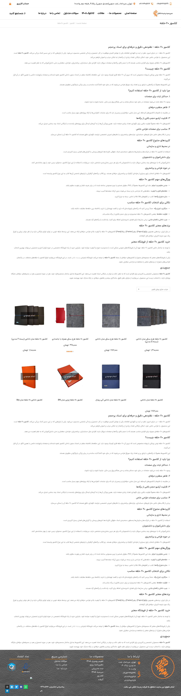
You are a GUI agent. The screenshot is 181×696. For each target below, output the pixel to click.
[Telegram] (12, 687)
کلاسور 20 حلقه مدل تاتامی (151, 400)
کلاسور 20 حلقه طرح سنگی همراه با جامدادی (70, 339)
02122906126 (130, 680)
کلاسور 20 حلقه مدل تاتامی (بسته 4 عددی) (29, 339)
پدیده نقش (76, 257)
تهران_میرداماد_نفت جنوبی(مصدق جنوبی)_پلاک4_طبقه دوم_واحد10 (103, 3)
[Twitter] (16, 687)
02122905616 (130, 676)
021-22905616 (144, 3)
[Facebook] (21, 687)
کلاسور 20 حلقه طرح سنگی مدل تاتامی (110, 339)
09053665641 (162, 3)
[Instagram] (7, 687)
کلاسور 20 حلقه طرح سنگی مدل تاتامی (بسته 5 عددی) (151, 340)
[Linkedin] (7, 691)
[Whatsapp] (26, 687)
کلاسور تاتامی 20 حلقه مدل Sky (29, 400)
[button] (142, 2)
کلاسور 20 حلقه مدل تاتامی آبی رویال (111, 400)
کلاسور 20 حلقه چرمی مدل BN (70, 400)
